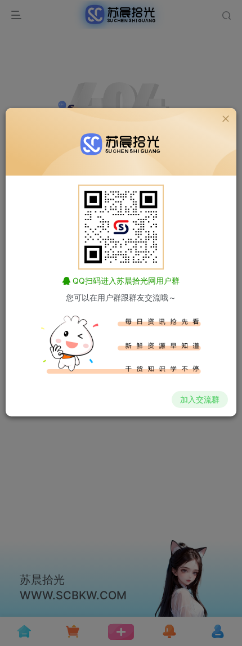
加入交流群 (199, 399)
